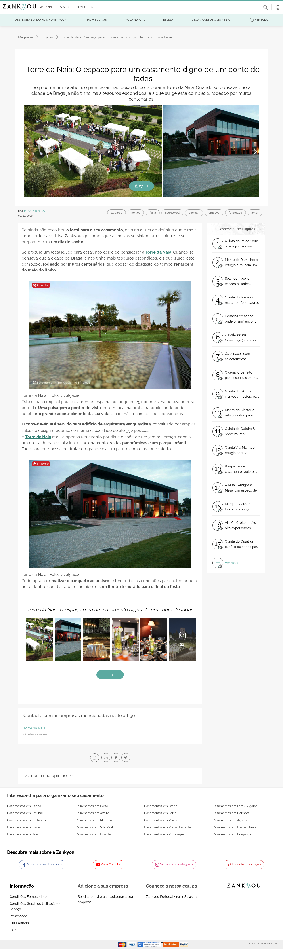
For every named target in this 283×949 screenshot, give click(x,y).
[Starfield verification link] (150, 944)
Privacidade (18, 916)
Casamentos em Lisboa (24, 806)
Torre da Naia (34, 728)
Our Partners (19, 923)
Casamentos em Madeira (94, 820)
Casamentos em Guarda (93, 834)
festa (152, 212)
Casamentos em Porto (92, 806)
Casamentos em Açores (230, 820)
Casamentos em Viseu (160, 820)
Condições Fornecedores (29, 897)
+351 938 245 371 (186, 897)
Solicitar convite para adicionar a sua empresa (105, 899)
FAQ (13, 930)
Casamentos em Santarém (26, 820)
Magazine (25, 37)
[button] (45, 7)
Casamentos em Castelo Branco (236, 827)
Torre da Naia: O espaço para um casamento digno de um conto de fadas (110, 609)
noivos (135, 212)
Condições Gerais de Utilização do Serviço (35, 906)
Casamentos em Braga (160, 806)
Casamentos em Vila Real (94, 827)
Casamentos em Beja (22, 834)
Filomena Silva (34, 211)
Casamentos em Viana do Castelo (168, 827)
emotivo (214, 212)
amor (254, 212)
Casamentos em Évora (23, 827)
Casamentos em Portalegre (164, 834)
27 (141, 186)
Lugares (47, 37)
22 (182, 644)
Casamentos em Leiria (160, 813)
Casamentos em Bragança (232, 834)
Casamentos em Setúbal (25, 813)
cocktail (194, 212)
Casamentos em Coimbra (231, 813)
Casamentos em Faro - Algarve (235, 806)
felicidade (235, 212)
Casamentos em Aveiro (92, 813)
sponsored (172, 212)
